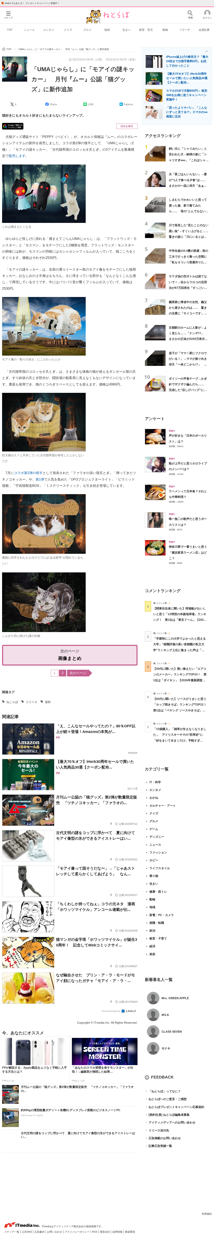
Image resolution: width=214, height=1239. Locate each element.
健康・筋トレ (158, 891)
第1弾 (40, 479)
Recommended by (111, 1011)
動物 (165, 29)
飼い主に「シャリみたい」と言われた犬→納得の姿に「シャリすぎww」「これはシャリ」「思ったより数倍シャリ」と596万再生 (188, 160)
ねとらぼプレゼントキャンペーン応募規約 (174, 1107)
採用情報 (117, 1231)
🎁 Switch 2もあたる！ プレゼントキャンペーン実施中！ (30, 3)
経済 (152, 946)
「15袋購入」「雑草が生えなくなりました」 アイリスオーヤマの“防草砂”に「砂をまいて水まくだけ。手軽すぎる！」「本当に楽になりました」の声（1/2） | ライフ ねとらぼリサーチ (179, 740)
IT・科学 (155, 782)
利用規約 (207, 1213)
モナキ (166, 1048)
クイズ (68, 29)
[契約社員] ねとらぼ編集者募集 (167, 1114)
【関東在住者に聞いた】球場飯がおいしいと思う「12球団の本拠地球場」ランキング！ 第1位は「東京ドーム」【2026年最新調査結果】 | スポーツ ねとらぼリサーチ (179, 620)
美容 (152, 954)
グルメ (87, 29)
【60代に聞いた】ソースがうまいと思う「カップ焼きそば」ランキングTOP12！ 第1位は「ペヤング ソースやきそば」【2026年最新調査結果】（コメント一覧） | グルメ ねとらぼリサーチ (181, 710)
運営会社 (105, 1231)
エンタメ (48, 29)
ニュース (29, 29)
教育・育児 (146, 29)
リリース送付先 (157, 1130)
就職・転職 (156, 922)
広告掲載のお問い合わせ (163, 1138)
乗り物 (153, 876)
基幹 (48, 702)
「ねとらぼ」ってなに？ (163, 1091)
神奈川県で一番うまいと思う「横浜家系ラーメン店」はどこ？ (188, 552)
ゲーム (153, 829)
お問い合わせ (55, 1231)
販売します (17, 156)
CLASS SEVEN (172, 1031)
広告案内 (39, 1231)
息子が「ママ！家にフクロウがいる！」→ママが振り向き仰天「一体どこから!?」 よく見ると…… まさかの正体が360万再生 (188, 364)
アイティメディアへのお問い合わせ (170, 1122)
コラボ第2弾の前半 (28, 473)
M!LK (165, 1015)
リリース (31, 702)
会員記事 (204, 29)
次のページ (78, 673)
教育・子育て (158, 938)
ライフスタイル (159, 868)
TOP (10, 29)
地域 (107, 29)
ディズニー (156, 836)
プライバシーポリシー (77, 1231)
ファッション (158, 852)
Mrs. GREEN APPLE (175, 998)
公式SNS (27, 1231)
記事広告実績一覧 (158, 1146)
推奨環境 (130, 1231)
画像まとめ (70, 658)
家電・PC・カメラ (161, 915)
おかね (153, 797)
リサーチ (184, 29)
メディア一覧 (12, 1231)
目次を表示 (127, 126)
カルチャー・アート (162, 805)
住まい (126, 29)
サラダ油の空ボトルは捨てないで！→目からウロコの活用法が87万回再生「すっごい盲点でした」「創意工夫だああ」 (188, 288)
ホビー (153, 860)
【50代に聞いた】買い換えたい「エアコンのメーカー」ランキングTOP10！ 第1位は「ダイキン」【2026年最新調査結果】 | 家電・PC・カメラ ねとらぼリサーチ (179, 680)
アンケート (155, 418)
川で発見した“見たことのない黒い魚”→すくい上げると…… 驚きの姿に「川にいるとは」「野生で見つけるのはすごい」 (190, 237)
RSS (95, 1231)
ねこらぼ (12, 702)
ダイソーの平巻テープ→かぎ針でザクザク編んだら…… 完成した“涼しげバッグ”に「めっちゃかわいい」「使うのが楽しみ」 (188, 390)
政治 (152, 930)
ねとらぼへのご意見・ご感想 (166, 1099)
